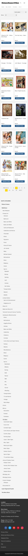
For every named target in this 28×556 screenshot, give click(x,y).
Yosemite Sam (4, 118)
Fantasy (5, 344)
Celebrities (6, 332)
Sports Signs (7, 454)
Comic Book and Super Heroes (11, 341)
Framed (5, 413)
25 (13, 190)
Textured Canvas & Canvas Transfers (12, 312)
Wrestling (7, 390)
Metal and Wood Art (8, 309)
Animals (5, 326)
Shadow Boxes (7, 471)
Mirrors (4, 408)
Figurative (6, 239)
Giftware (6, 482)
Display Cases (7, 462)
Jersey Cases (7, 468)
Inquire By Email (6, 42)
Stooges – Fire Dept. (6, 63)
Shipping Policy (5, 538)
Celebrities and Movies (9, 230)
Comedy (6, 338)
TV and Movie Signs (8, 457)
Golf (6, 280)
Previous (6, 188)
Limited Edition (6, 298)
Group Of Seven (8, 245)
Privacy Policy (4, 532)
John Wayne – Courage (20, 63)
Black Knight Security (20, 90)
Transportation (7, 289)
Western (6, 292)
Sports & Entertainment (9, 300)
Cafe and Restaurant (9, 227)
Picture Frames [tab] (5, 204)
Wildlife (5, 295)
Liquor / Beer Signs (8, 439)
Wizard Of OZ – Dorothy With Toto (6, 174)
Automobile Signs (8, 421)
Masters (6, 347)
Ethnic (5, 236)
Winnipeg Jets (6, 474)
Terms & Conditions (6, 541)
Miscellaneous (7, 349)
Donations (3, 547)
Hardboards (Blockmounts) (9, 315)
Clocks (4, 405)
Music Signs (7, 448)
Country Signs (7, 433)
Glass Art (5, 306)
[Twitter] (9, 527)
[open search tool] (20, 3)
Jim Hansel (6, 248)
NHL (6, 384)
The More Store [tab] (6, 492)
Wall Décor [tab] (4, 208)
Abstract (6, 215)
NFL (6, 381)
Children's (6, 335)
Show (2, 15)
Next (20, 190)
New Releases (6, 210)
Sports (5, 269)
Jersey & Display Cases (8, 460)
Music (5, 260)
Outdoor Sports (7, 451)
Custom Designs (7, 480)
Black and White (8, 221)
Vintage (5, 399)
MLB (6, 372)
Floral (5, 242)
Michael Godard (7, 254)
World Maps (7, 402)
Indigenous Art (7, 303)
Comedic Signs (7, 427)
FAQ (2, 544)
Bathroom (6, 218)
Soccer (6, 387)
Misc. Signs (6, 442)
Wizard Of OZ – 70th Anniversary (20, 174)
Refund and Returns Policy (7, 535)
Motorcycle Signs (8, 445)
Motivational (7, 257)
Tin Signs (5, 419)
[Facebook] (5, 527)
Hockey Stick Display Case (10, 465)
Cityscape (6, 233)
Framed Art (5, 213)
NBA (6, 378)
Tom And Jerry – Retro (20, 35)
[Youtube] (14, 527)
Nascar (6, 375)
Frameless (6, 416)
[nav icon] (24, 3)
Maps (5, 251)
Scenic (5, 266)
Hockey (6, 283)
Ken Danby (7, 286)
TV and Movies (7, 396)
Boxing (6, 274)
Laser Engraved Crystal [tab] (8, 488)
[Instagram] (22, 527)
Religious (6, 263)
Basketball (7, 364)
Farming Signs (7, 436)
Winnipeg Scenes (7, 477)
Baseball (7, 271)
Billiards (6, 367)
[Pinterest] (18, 527)
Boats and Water (8, 224)
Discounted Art (6, 485)
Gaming (6, 277)
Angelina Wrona (7, 323)
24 (9, 190)
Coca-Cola (6, 424)
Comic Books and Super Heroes (11, 430)
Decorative (6, 410)
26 (16, 190)
